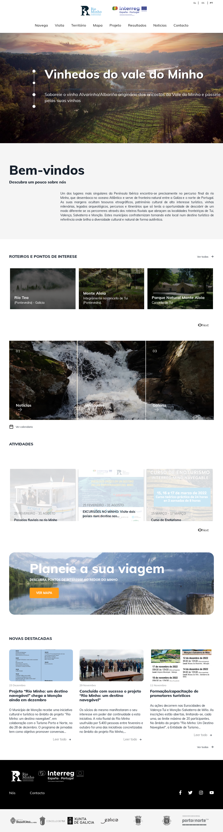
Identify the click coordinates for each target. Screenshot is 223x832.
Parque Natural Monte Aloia (178, 297)
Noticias (160, 25)
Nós (12, 793)
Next (205, 325)
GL (194, 3)
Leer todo (59, 739)
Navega (41, 25)
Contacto (181, 25)
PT (211, 3)
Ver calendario (24, 426)
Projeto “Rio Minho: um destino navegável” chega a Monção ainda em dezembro (38, 695)
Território (78, 25)
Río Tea (21, 297)
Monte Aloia (94, 293)
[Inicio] (127, 10)
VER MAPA (44, 593)
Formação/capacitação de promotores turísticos (174, 693)
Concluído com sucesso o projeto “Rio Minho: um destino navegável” (110, 695)
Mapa (98, 25)
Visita (59, 25)
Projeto (115, 25)
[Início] (91, 10)
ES (203, 3)
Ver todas (202, 256)
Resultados (137, 25)
